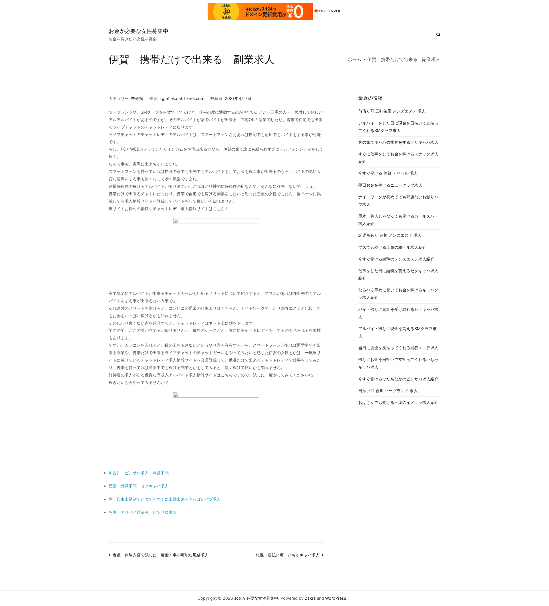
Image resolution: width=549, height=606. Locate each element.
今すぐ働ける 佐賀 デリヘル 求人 (388, 173)
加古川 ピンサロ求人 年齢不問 (139, 472)
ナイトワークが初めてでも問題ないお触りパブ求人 (398, 200)
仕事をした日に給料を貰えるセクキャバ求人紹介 (398, 274)
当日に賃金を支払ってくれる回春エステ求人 (398, 347)
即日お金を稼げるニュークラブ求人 (390, 185)
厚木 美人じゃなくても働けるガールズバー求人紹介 (398, 220)
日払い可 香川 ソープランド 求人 (388, 390)
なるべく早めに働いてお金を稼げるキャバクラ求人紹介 (398, 293)
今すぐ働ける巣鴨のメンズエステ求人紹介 (396, 258)
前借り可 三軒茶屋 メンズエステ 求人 (392, 110)
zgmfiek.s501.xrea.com (182, 98)
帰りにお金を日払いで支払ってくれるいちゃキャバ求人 (398, 363)
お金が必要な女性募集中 (138, 31)
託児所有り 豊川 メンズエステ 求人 (390, 235)
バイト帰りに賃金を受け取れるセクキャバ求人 (398, 313)
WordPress (335, 598)
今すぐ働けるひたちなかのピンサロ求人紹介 (398, 378)
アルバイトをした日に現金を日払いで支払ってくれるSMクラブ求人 (398, 127)
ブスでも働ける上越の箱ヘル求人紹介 (392, 247)
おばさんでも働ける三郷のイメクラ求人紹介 (398, 402)
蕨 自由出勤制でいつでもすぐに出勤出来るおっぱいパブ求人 (165, 499)
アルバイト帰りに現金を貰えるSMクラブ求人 (397, 332)
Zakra (310, 598)
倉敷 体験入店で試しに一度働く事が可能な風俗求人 (161, 554)
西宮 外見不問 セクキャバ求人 (139, 485)
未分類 (137, 98)
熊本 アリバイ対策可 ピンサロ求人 (143, 512)
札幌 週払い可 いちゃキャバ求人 (288, 554)
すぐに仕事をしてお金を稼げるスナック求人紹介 (398, 157)
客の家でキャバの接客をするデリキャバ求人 (398, 142)
